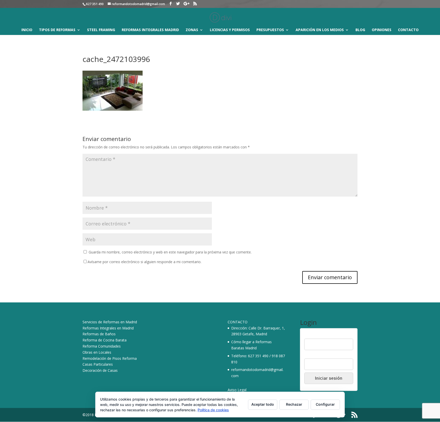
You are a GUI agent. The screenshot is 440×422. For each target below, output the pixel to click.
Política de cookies (213, 410)
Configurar (325, 404)
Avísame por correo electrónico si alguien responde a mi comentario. (144, 261)
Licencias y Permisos (230, 30)
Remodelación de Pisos (101, 358)
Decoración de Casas (100, 370)
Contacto (408, 30)
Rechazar (294, 404)
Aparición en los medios (320, 30)
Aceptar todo (262, 404)
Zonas (192, 30)
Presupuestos (270, 30)
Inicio (26, 30)
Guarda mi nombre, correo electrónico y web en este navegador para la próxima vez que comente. (170, 252)
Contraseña (313, 355)
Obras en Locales (96, 352)
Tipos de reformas (57, 30)
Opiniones (381, 30)
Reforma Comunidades (101, 346)
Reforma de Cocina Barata (104, 340)
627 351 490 (258, 355)
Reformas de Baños (99, 333)
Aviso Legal (237, 389)
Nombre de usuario (319, 335)
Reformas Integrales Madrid (150, 30)
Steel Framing (101, 30)
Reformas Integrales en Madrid (108, 328)
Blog (360, 30)
